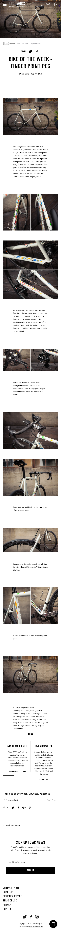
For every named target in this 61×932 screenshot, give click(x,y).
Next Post (51, 799)
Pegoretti (44, 793)
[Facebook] (37, 51)
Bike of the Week (18, 793)
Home (6, 43)
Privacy (7, 904)
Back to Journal (13, 825)
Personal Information (36, 926)
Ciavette (33, 793)
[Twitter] (30, 51)
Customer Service (12, 896)
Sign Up (30, 870)
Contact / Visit (11, 887)
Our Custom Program (17, 771)
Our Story (8, 891)
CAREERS (7, 908)
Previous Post (12, 799)
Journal (12, 43)
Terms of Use (10, 900)
